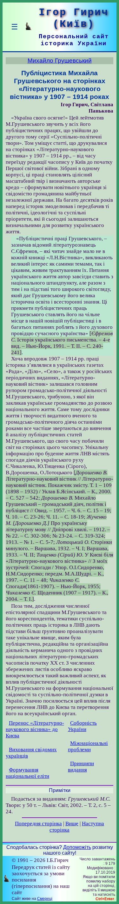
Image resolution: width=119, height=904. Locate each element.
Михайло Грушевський (60, 60)
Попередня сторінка (38, 824)
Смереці (44, 898)
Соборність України (82, 726)
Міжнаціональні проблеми (88, 746)
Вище (71, 824)
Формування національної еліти (27, 773)
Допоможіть (77, 847)
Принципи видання (81, 766)
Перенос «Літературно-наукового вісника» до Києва (35, 729)
